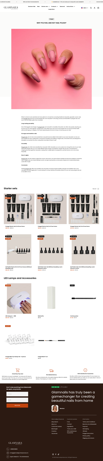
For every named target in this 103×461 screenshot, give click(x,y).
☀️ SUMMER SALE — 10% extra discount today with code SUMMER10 (68, 1)
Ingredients (70, 426)
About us (54, 424)
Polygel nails (24, 137)
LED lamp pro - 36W (10, 316)
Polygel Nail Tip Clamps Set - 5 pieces (15, 356)
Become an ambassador (89, 424)
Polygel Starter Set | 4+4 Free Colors (80, 226)
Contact (69, 424)
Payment (85, 426)
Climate (85, 431)
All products (55, 422)
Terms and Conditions (89, 422)
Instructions (70, 6)
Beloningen (55, 429)
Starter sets (44, 6)
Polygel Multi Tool (43, 356)
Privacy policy (86, 436)
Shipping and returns (88, 438)
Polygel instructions (88, 433)
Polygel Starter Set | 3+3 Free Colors (15, 226)
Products (53, 6)
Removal (62, 6)
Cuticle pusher (74, 316)
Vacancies (54, 433)
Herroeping (86, 429)
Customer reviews (57, 426)
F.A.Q (68, 422)
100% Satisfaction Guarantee (72, 432)
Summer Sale (31, 6)
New (38, 6)
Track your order (71, 429)
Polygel (51, 19)
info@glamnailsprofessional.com (19, 453)
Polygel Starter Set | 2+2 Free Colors (47, 226)
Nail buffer (41, 316)
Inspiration (51, 9)
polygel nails (27, 118)
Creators (54, 431)
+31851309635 (13, 449)
